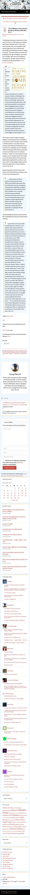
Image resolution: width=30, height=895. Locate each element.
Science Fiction (16, 829)
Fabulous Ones (16, 34)
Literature (23, 822)
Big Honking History (9, 350)
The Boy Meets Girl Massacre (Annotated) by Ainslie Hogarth (15, 711)
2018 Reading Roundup (10, 696)
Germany (8, 817)
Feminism (21, 815)
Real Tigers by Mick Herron (11, 611)
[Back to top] (26, 891)
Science (4, 36)
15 (15, 493)
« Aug (13, 500)
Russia (4, 829)
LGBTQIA (18, 822)
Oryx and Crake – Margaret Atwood (13, 779)
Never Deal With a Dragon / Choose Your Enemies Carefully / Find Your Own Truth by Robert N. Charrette (15, 687)
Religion (20, 826)
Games (4, 817)
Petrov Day (10, 316)
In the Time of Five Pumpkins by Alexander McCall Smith (15, 617)
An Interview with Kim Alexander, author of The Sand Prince (15, 719)
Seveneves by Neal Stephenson (12, 722)
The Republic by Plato (10, 592)
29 (15, 498)
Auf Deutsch (18, 808)
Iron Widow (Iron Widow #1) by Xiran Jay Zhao (15, 21)
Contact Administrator (9, 877)
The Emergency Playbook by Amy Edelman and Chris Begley (15, 659)
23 (18, 495)
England (21, 813)
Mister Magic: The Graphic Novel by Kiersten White (13, 630)
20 (8, 495)
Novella (8, 826)
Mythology (18, 824)
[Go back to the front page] (15, 5)
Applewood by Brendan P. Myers (12, 766)
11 (25, 490)
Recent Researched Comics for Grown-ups (15, 662)
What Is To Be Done (14, 353)
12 (4, 493)
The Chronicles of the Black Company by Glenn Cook (14, 732)
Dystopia (10, 813)
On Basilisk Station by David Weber (13, 683)
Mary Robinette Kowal (9, 858)
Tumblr (4, 883)
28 (11, 498)
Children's (14, 810)
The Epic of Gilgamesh (10, 599)
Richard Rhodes (11, 352)
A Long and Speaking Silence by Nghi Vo (14, 620)
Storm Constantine (7, 868)
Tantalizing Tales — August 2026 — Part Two (15, 640)
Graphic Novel (15, 817)
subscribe (20, 462)
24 (22, 495)
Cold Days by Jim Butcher (10, 674)
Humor (14, 822)
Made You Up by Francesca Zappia (13, 754)
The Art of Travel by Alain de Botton (13, 742)
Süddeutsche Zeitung (11, 831)
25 (25, 495)
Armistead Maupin (7, 860)
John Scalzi (5, 856)
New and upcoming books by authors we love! (14, 655)
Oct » (17, 500)
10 (22, 490)
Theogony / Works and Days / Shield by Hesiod (14, 585)
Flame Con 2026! (7, 524)
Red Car (4, 330)
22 (15, 495)
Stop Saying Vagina (9, 784)
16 (18, 493)
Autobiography (6, 810)
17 (22, 493)
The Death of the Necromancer (12, 534)
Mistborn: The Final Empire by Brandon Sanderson (14, 775)
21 (11, 495)
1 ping (5, 398)
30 (18, 498)
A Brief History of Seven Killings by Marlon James (15, 715)
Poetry (11, 826)
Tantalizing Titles (20, 831)
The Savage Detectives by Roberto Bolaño (16, 18)
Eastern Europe (15, 813)
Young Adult (20, 833)
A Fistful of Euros (7, 852)
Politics (15, 826)
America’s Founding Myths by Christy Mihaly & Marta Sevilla (15, 634)
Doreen (22, 809)
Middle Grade (5, 824)
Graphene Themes (13, 893)
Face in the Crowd (9, 781)
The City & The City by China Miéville (14, 698)
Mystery (13, 824)
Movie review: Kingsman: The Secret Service (15, 708)
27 (8, 498)
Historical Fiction (11, 820)
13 (8, 493)
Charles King (6, 866)
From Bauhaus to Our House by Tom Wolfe (15, 744)
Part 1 (9, 336)
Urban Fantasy (11, 833)
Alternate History (9, 808)
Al (3, 808)
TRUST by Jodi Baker (9, 756)
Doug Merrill (6, 34)
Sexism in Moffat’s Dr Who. (11, 787)
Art (14, 808)
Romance (24, 826)
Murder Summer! (8, 665)
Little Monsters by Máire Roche (12, 529)
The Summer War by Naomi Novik (12, 613)
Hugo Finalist (7, 822)
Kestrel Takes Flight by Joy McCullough (14, 547)
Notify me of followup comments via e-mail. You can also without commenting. (14, 462)
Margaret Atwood (7, 864)
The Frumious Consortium (8, 11)
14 (11, 493)
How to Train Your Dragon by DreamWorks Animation (15, 762)
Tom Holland (6, 862)
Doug (12, 34)
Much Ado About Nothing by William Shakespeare (13, 596)
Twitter (12, 881)
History (22, 34)
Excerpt (25, 813)
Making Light (6, 854)
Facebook (19, 881)
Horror (22, 820)
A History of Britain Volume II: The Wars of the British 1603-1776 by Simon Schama (15, 589)
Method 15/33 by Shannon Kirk (12, 759)
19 (4, 495)
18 (25, 493)
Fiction (25, 815)
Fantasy (15, 815)
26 (4, 498)
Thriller (4, 833)
